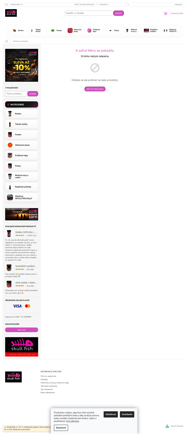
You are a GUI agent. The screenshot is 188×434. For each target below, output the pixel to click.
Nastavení (61, 428)
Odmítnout (111, 414)
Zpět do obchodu (95, 89)
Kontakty (104, 5)
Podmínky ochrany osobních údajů (55, 383)
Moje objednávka (48, 392)
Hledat (118, 13)
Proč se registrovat (84, 5)
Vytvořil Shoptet (177, 426)
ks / (22, 330)
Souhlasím (127, 414)
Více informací (72, 421)
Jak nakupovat (47, 389)
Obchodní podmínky (49, 386)
